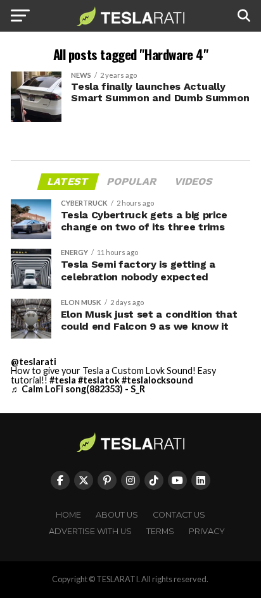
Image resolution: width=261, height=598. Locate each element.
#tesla (62, 380)
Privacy (207, 531)
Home (68, 515)
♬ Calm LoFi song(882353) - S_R (78, 388)
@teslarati (33, 361)
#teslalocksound (157, 380)
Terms (160, 531)
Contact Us (179, 515)
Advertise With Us (90, 531)
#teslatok (99, 380)
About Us (117, 515)
